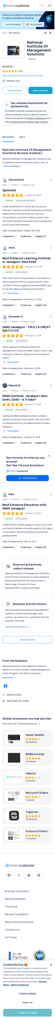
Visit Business (14, 90)
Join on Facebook (13, 24)
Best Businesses (15, 899)
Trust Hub (11, 906)
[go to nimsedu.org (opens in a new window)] (13, 50)
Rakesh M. (15, 385)
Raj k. (12, 494)
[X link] (19, 875)
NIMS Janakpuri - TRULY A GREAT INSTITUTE (26, 329)
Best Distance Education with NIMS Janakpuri (24, 506)
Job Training (14, 33)
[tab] (8, 137)
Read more (8, 677)
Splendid (9, 190)
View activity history (17, 626)
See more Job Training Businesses (19, 723)
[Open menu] (49, 5)
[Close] (51, 964)
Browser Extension (17, 891)
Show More (13, 293)
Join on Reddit (36, 24)
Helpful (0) (40, 305)
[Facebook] (5, 686)
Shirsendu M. (16, 179)
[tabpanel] (27, 350)
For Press (11, 937)
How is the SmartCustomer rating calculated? (22, 75)
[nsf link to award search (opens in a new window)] (39, 955)
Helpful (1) (40, 236)
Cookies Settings (27, 993)
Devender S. (16, 316)
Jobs (4, 33)
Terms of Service (19, 984)
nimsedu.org (13, 81)
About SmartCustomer (19, 922)
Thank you (25, 236)
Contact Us (12, 929)
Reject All (27, 1002)
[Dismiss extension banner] (49, 456)
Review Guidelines (36, 118)
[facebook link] (9, 875)
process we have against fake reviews (28, 121)
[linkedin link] (39, 875)
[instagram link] (29, 875)
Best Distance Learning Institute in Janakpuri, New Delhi (26, 260)
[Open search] (42, 5)
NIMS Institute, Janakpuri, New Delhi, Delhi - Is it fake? (25, 397)
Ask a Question (27, 639)
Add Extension (29, 478)
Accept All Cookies (27, 1012)
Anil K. (12, 247)
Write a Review (40, 90)
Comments (8, 236)
